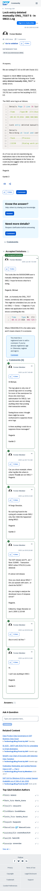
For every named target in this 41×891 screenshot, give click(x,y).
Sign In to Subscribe (26, 23)
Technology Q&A (10, 8)
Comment (21, 192)
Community (15, 3)
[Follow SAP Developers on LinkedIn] (26, 861)
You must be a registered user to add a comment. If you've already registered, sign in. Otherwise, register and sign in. (20, 344)
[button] (21, 43)
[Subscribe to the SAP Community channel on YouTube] (22, 861)
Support (31, 880)
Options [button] (37, 23)
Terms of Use (30, 868)
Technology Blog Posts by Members (18, 771)
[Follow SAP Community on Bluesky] (18, 861)
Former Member (16, 34)
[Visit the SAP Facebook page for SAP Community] (15, 861)
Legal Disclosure (31, 874)
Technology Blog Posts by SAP (16, 741)
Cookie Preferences (10, 886)
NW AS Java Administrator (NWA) (13, 53)
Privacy (10, 868)
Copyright (10, 874)
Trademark (10, 880)
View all (6, 849)
